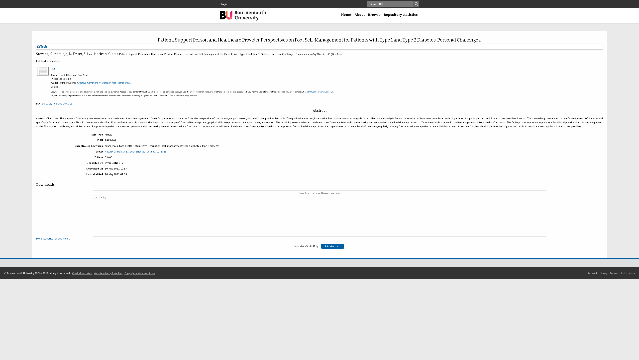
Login (224, 4)
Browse (374, 15)
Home (346, 15)
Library (603, 273)
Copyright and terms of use (139, 273)
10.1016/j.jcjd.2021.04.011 (57, 103)
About (359, 15)
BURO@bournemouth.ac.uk (320, 91)
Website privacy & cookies (108, 273)
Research (593, 273)
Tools (43, 46)
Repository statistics (401, 15)
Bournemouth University (243, 15)
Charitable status (82, 273)
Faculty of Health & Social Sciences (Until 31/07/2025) (136, 151)
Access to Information (622, 273)
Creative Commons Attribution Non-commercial (103, 82)
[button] (332, 246)
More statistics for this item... (53, 238)
